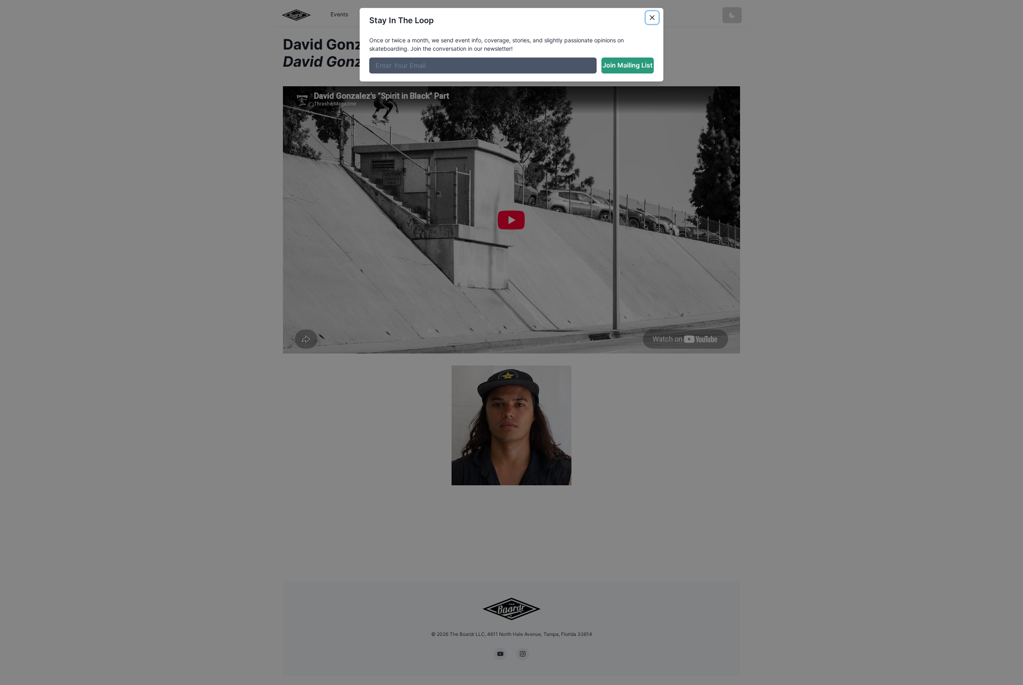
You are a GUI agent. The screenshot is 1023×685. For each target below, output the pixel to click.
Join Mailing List (628, 65)
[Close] (652, 17)
